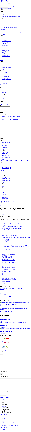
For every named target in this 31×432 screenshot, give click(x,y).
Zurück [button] (2, 9)
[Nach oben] (1, 354)
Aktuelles (8, 6)
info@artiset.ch (9, 403)
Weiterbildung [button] (2, 74)
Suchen (9, 3)
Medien (3, 415)
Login (10, 8)
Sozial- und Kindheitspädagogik (12, 391)
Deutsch (2, 8)
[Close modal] (1, 374)
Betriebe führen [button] (2, 140)
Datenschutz (3, 430)
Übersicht (2, 186)
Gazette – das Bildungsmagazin (6, 417)
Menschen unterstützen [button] (3, 150)
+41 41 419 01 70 (4, 406)
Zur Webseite (4, 341)
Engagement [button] (2, 196)
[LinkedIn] (3, 399)
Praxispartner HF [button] (2, 70)
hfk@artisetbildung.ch (10, 408)
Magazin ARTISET (4, 416)
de (4, 8)
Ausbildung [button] (1, 64)
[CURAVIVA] (4, 213)
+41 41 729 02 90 (4, 408)
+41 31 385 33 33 (4, 403)
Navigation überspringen (3, 6)
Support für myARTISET (5, 428)
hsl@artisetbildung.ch (9, 406)
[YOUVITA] (4, 214)
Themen (10, 6)
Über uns (15, 6)
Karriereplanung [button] (2, 183)
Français (5, 8)
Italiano (7, 8)
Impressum (3, 429)
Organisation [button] (2, 89)
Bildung (13, 6)
